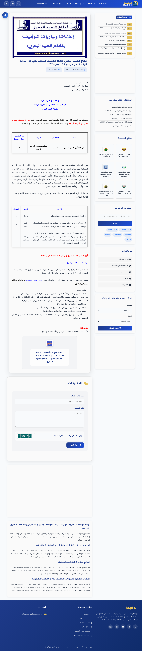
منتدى (125, 278)
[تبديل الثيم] (6, 3)
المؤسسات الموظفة (82, 635)
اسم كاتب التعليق (77, 396)
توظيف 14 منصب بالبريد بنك (119, 41)
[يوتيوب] (110, 626)
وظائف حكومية (89, 4)
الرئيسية (103, 4)
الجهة (130, 316)
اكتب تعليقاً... (79, 408)
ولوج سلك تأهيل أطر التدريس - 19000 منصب (117, 111)
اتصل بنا (125, 285)
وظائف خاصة (72, 4)
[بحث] (18, 3)
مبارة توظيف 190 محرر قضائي (122, 126)
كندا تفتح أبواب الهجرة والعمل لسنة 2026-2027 (115, 29)
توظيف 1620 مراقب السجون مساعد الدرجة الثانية (116, 122)
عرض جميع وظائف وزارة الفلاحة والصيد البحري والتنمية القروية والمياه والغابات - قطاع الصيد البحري (50, 357)
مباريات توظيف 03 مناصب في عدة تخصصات (114, 53)
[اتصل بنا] (12, 3)
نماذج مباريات (57, 4)
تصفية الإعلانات (114, 328)
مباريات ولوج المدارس (120, 266)
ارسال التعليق (74, 445)
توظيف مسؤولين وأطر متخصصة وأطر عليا (115, 37)
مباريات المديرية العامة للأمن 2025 (121, 115)
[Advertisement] (50, 490)
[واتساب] (135, 626)
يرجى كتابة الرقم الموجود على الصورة (68, 436)
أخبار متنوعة (42, 4)
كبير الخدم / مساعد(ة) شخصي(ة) (118, 24)
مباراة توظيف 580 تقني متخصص (121, 118)
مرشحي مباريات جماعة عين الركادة (118, 33)
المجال (129, 305)
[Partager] (5, 15)
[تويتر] (123, 626)
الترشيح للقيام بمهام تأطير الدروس (117, 44)
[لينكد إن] (116, 626)
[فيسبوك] (129, 626)
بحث (115, 223)
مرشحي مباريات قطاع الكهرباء (122, 107)
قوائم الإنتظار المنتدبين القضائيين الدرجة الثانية (116, 49)
